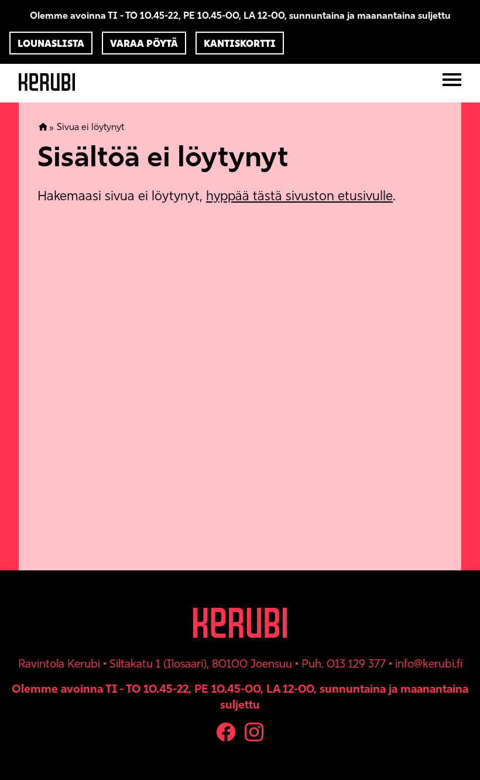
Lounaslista (51, 43)
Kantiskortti (240, 43)
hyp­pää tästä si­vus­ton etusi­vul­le (299, 196)
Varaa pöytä (144, 43)
